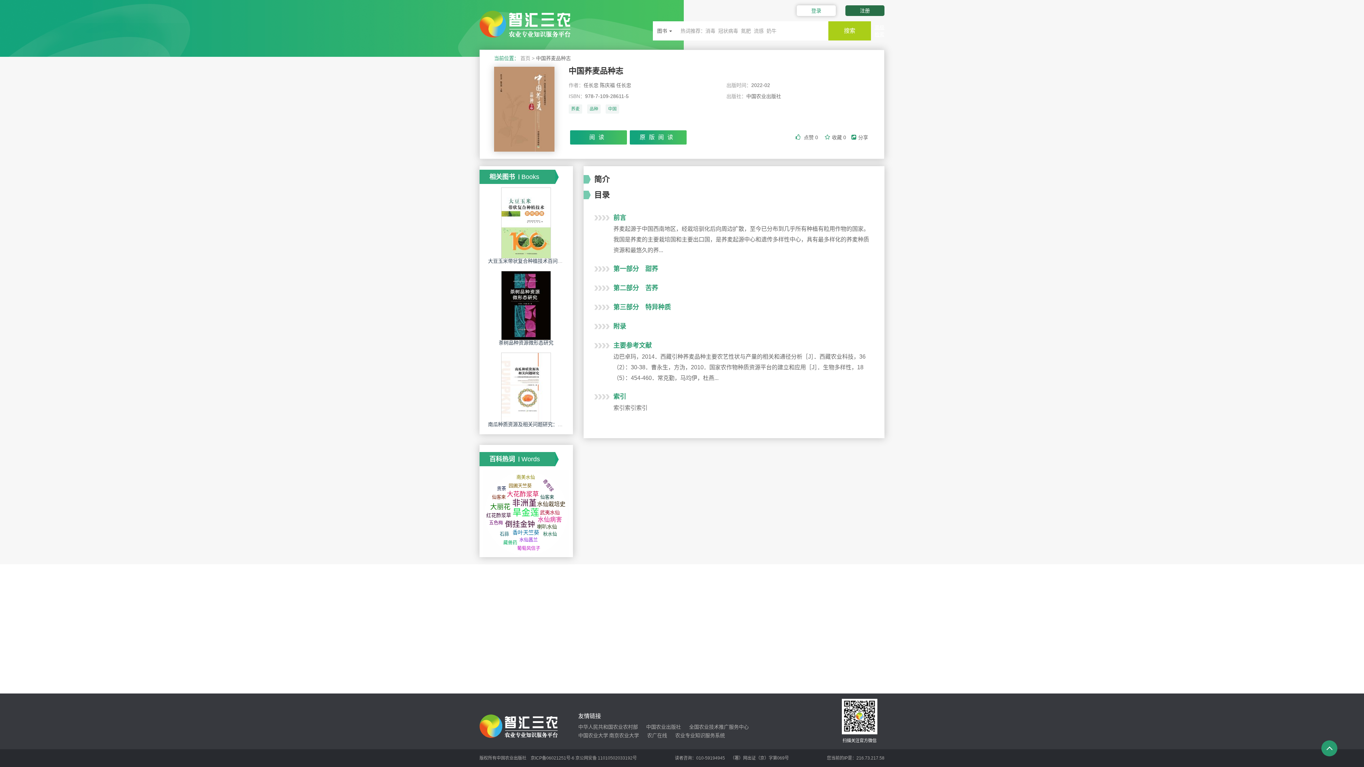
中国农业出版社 (663, 727)
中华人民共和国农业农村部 (608, 727)
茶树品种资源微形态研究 (526, 343)
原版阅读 (658, 137)
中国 (612, 109)
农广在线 (657, 735)
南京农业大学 (624, 735)
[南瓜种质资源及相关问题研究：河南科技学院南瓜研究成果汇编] (526, 387)
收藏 (839, 137)
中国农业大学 (593, 735)
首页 (525, 58)
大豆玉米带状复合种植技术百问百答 (528, 261)
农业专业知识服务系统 (700, 735)
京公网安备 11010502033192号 (606, 758)
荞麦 (575, 109)
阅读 (598, 137)
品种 (594, 109)
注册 (865, 10)
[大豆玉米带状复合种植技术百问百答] (526, 222)
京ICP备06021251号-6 (552, 758)
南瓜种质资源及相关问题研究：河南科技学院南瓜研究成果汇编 (557, 424)
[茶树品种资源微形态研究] (526, 305)
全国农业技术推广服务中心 (719, 727)
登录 (816, 10)
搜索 (849, 31)
